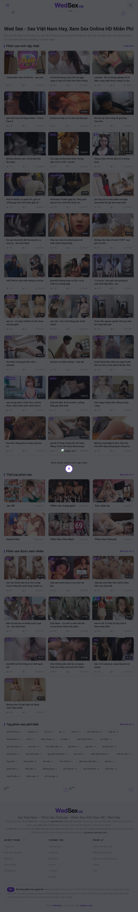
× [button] (69, 468)
